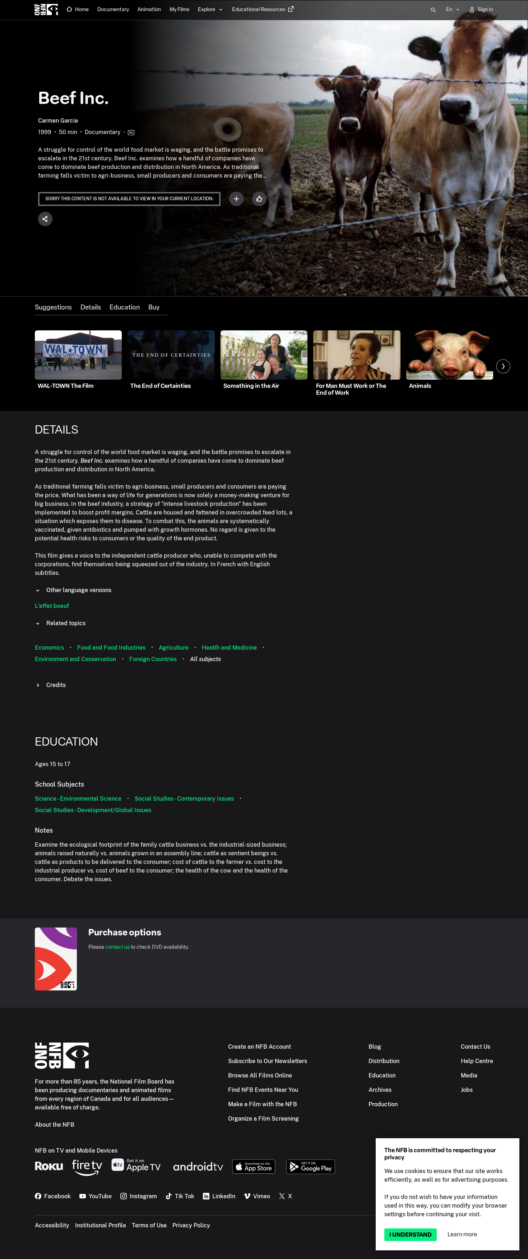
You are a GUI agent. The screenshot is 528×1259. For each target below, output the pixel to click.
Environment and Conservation (75, 659)
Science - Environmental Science (78, 798)
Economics (49, 647)
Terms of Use (149, 1225)
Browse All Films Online (260, 1075)
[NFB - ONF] (46, 10)
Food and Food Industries (111, 647)
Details (90, 307)
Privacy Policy (191, 1225)
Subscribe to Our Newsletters (267, 1061)
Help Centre (477, 1061)
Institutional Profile (100, 1225)
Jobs (467, 1089)
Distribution (384, 1061)
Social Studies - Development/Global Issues (93, 810)
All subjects (205, 659)
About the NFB (54, 1124)
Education (125, 307)
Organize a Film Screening (263, 1118)
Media (469, 1075)
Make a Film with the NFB (262, 1104)
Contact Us (475, 1046)
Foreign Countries (153, 659)
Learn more (462, 1234)
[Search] (433, 10)
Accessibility (52, 1225)
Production (383, 1104)
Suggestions (53, 307)
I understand (410, 1234)
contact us (117, 947)
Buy (153, 307)
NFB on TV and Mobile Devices (76, 1150)
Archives (380, 1089)
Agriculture (174, 647)
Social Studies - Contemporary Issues (184, 798)
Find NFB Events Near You (263, 1089)
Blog (375, 1046)
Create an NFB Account (259, 1046)
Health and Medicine (229, 647)
